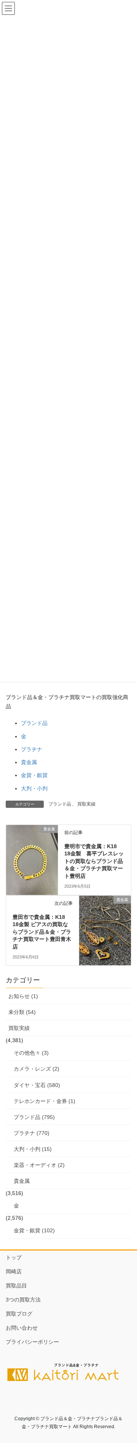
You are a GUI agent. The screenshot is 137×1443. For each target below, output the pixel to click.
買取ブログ (19, 1314)
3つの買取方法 (23, 1300)
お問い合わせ (22, 1328)
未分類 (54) (22, 1012)
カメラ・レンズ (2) (36, 1069)
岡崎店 (14, 1271)
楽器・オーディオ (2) (39, 1165)
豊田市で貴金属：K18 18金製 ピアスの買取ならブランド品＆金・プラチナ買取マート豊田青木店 (42, 932)
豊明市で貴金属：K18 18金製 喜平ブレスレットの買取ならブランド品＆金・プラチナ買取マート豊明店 (94, 861)
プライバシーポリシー (32, 1342)
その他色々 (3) (31, 1053)
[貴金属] (32, 859)
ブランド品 (34, 723)
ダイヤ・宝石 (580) (37, 1085)
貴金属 (29, 762)
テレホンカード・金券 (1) (44, 1101)
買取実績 (86, 804)
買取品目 (16, 1285)
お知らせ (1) (23, 996)
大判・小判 (34, 788)
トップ (14, 1257)
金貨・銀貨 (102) (34, 1230)
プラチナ (31, 749)
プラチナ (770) (31, 1133)
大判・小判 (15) (33, 1149)
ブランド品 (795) (34, 1117)
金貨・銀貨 (34, 775)
